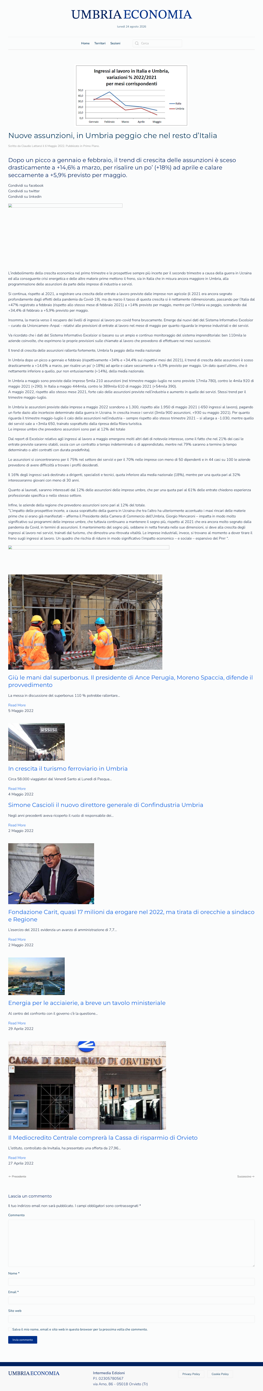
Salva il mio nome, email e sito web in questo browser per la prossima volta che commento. (80, 1329)
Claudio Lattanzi (31, 146)
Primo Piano (91, 146)
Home (85, 43)
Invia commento (23, 1340)
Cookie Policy (220, 1374)
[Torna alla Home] (131, 14)
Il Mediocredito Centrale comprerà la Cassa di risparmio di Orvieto (103, 1137)
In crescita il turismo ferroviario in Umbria (68, 768)
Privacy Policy (191, 1374)
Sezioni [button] (115, 43)
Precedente (19, 1176)
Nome (14, 1273)
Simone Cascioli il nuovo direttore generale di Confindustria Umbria (105, 804)
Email (13, 1292)
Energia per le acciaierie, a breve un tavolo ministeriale (87, 1002)
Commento (16, 1215)
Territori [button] (100, 43)
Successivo (244, 1176)
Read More (17, 705)
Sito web (14, 1311)
